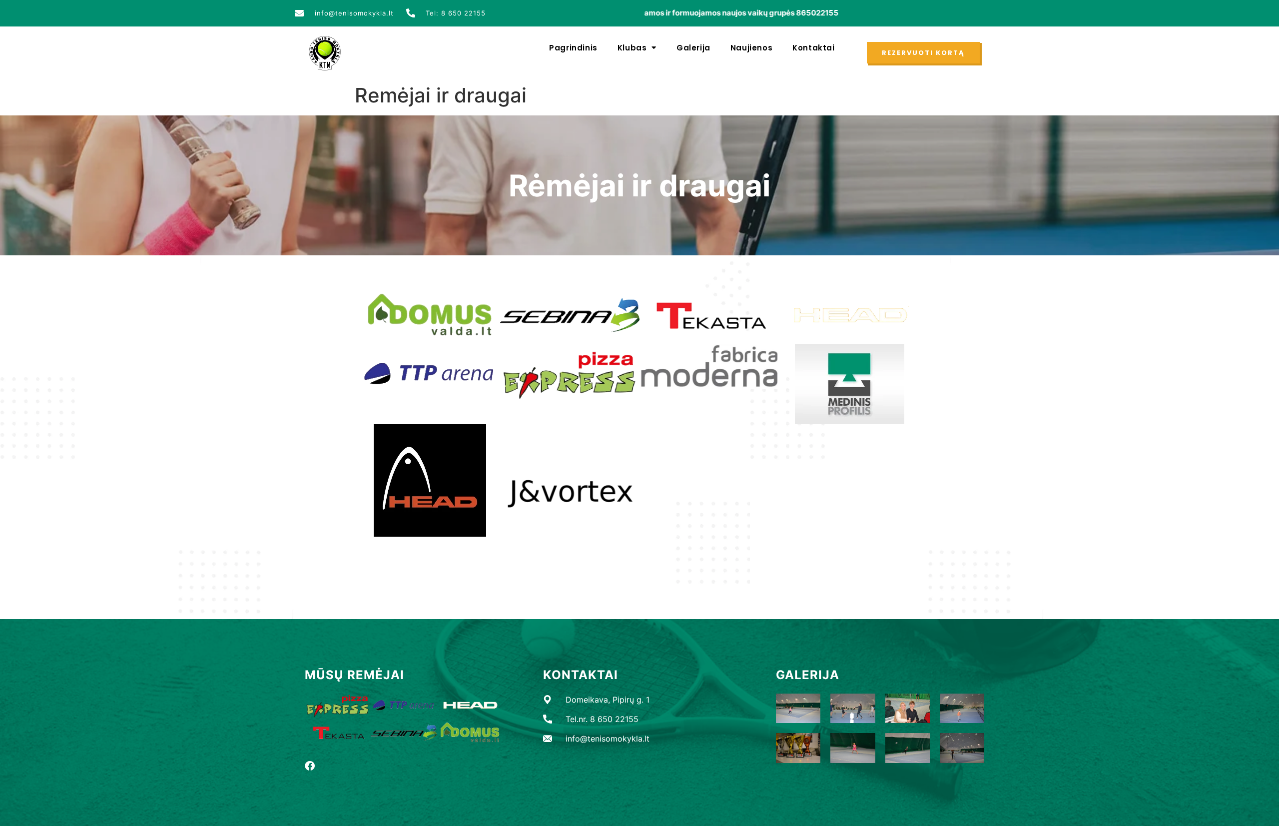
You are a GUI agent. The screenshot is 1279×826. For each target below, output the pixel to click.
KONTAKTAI (580, 675)
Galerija (693, 47)
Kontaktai (813, 47)
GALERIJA (807, 675)
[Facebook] (310, 766)
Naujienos (751, 47)
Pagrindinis (573, 47)
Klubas (632, 47)
